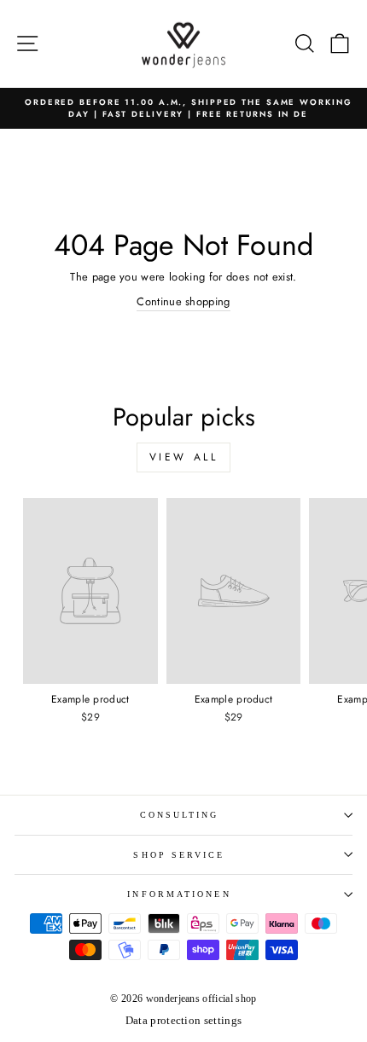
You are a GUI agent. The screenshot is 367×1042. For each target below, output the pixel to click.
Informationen (178, 894)
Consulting (179, 814)
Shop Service (178, 855)
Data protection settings (183, 1021)
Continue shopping (183, 301)
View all (183, 457)
